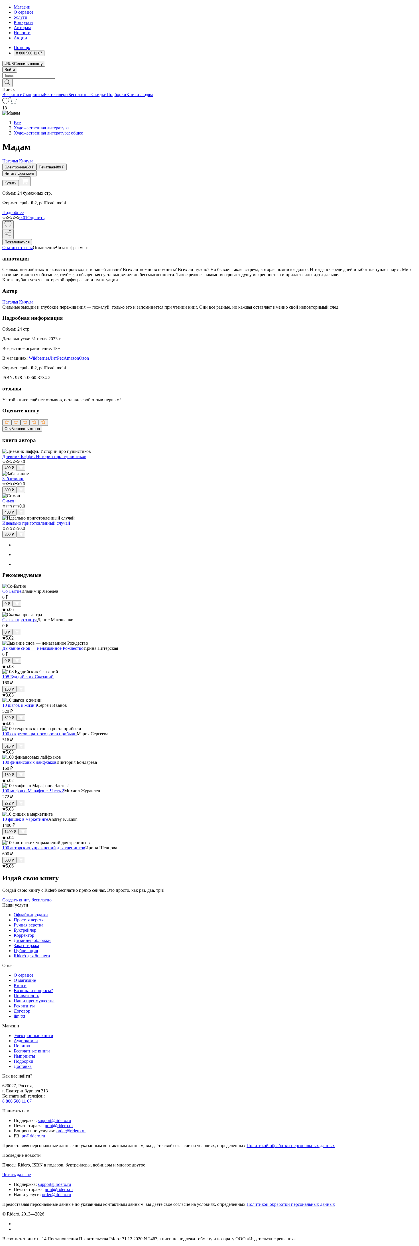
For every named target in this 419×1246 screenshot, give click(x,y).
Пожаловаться (17, 242)
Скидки (99, 94)
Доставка (23, 1066)
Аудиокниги (26, 1040)
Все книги (12, 94)
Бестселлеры (56, 94)
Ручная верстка (28, 925)
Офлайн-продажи (31, 914)
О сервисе (23, 12)
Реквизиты (24, 1005)
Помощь (22, 47)
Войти (10, 70)
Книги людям (139, 94)
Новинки (23, 1045)
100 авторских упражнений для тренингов (43, 847)
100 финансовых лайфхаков (29, 762)
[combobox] (209, 76)
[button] (209, 82)
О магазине (25, 980)
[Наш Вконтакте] (17, 1223)
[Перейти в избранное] (5, 102)
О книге (10, 247)
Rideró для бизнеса (32, 955)
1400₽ (10, 832)
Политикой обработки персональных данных (291, 1145)
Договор (22, 1011)
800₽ (9, 490)
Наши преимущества (34, 1000)
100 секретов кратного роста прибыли (39, 733)
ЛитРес (56, 358)
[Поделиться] (8, 234)
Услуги (20, 17)
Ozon (84, 358)
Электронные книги (33, 1035)
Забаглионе (13, 478)
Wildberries (39, 358)
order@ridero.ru (71, 1130)
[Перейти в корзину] (13, 102)
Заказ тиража (26, 945)
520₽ (9, 718)
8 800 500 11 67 (17, 1101)
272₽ (9, 803)
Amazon (71, 358)
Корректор (24, 935)
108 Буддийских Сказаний (28, 676)
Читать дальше (16, 1174)
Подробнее (13, 212)
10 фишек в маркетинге (25, 819)
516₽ (9, 746)
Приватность (26, 995)
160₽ (9, 689)
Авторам (22, 27)
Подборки (116, 94)
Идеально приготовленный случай (36, 523)
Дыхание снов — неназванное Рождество (43, 648)
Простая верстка (30, 919)
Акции (20, 37)
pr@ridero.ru (33, 1135)
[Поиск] (7, 83)
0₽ (7, 604)
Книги (20, 985)
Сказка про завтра (19, 619)
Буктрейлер (25, 930)
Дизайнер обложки (32, 940)
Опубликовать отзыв (22, 429)
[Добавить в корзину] (25, 181)
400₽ (9, 468)
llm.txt (19, 1016)
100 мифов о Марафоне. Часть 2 (33, 790)
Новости (22, 32)
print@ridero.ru (59, 1125)
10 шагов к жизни (19, 705)
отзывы (25, 247)
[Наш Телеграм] (16, 1229)
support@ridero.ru (54, 1120)
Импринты (33, 94)
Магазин (22, 7)
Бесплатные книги (32, 1050)
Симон (9, 500)
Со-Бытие (11, 591)
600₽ (9, 860)
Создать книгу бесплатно (27, 899)
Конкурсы (23, 22)
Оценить (35, 217)
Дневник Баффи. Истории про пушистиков (44, 456)
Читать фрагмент (19, 173)
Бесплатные (79, 94)
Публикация (26, 950)
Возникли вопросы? (33, 990)
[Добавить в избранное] (8, 224)
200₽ (9, 534)
